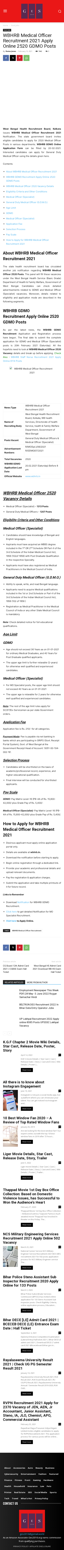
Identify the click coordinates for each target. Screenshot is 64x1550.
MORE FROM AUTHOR (37, 982)
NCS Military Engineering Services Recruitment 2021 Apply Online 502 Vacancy (31, 1238)
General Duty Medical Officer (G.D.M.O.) (26, 202)
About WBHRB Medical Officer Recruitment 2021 (31, 171)
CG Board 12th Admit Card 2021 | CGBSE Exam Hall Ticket (16, 968)
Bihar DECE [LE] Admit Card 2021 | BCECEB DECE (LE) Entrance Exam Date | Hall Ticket (31, 1324)
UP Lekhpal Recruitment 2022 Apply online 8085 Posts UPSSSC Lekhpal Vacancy (39, 1022)
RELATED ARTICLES (14, 982)
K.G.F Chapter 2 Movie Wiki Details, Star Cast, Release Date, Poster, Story (31, 1046)
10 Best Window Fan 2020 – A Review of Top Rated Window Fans (31, 1120)
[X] (13, 58)
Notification (23, 902)
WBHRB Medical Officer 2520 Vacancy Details (30, 186)
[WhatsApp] (26, 58)
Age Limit (11, 207)
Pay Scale (11, 234)
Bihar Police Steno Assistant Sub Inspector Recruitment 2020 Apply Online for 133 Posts (30, 1281)
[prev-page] (5, 1033)
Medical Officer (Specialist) (20, 196)
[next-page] (9, 1033)
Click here (11, 911)
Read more (26, 1070)
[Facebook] (6, 58)
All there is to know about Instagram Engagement (23, 1084)
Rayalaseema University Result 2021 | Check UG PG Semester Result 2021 (28, 1364)
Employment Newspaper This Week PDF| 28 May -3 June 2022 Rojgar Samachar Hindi (38, 994)
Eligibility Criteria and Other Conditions (26, 191)
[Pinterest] (20, 58)
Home (5, 25)
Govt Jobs (15, 25)
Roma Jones (11, 51)
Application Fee (14, 223)
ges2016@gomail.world (32, 1533)
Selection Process (15, 229)
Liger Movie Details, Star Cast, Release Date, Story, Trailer (28, 1156)
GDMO (9, 213)
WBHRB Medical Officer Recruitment (26, 930)
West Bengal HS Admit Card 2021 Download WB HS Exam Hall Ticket (47, 968)
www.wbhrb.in (32, 476)
